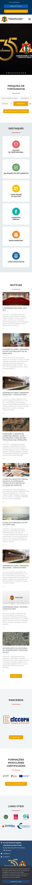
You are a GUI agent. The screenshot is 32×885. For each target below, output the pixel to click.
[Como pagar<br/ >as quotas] (16, 188)
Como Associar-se (16, 262)
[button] (29, 19)
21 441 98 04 (6, 857)
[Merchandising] (16, 234)
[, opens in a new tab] (6, 817)
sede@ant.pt (6, 853)
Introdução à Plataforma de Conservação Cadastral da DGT (15, 650)
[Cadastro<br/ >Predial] (16, 211)
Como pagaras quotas (16, 195)
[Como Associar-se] (16, 256)
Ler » (4, 328)
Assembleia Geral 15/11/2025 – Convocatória (16, 608)
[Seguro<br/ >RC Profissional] (16, 144)
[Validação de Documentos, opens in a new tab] (16, 167)
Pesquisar (21, 103)
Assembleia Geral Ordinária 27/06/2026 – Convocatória (16, 394)
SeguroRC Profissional (16, 151)
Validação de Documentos (16, 173)
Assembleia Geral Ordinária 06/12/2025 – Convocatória (16, 567)
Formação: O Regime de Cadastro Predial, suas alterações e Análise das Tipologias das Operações (15, 437)
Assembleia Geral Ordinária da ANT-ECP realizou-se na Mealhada (16, 351)
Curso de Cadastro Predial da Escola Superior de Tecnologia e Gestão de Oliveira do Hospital (15, 482)
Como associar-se (14, 2)
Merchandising (16, 241)
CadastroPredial (16, 218)
